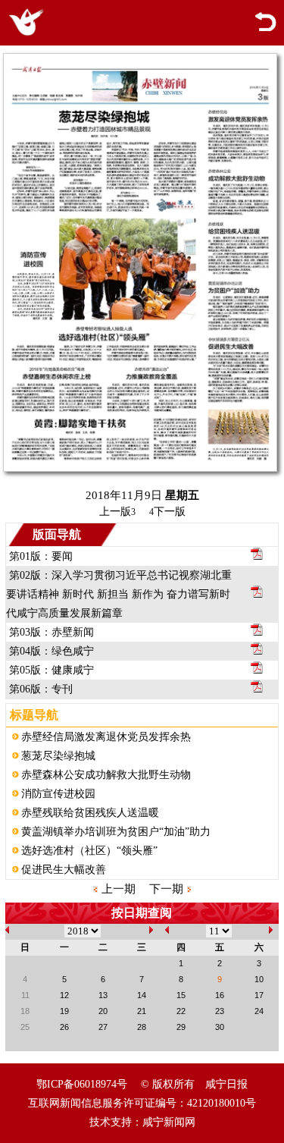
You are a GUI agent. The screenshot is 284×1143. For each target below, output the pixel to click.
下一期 (166, 889)
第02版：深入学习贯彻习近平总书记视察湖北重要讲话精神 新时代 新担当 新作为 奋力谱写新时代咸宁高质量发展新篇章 (119, 594)
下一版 (167, 511)
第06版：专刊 (41, 689)
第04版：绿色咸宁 (51, 651)
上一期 (118, 889)
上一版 (117, 511)
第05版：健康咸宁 (51, 670)
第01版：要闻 (41, 556)
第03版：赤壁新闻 (51, 632)
